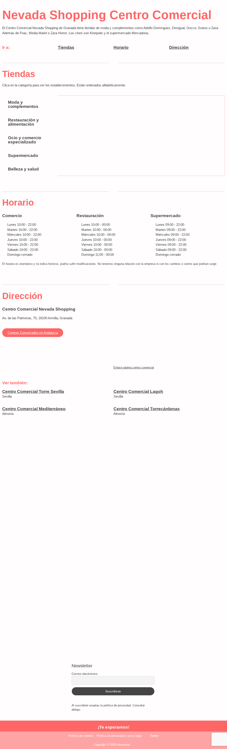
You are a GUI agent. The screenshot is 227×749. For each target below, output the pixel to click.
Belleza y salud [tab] (23, 169)
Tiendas (66, 47)
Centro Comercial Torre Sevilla (33, 391)
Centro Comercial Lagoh (138, 391)
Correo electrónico (85, 674)
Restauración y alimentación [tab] (23, 122)
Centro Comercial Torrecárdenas (147, 408)
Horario (121, 47)
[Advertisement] (113, 482)
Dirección (179, 47)
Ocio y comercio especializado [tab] (24, 139)
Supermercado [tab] (23, 155)
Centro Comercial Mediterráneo (34, 408)
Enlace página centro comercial (134, 367)
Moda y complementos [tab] (23, 104)
